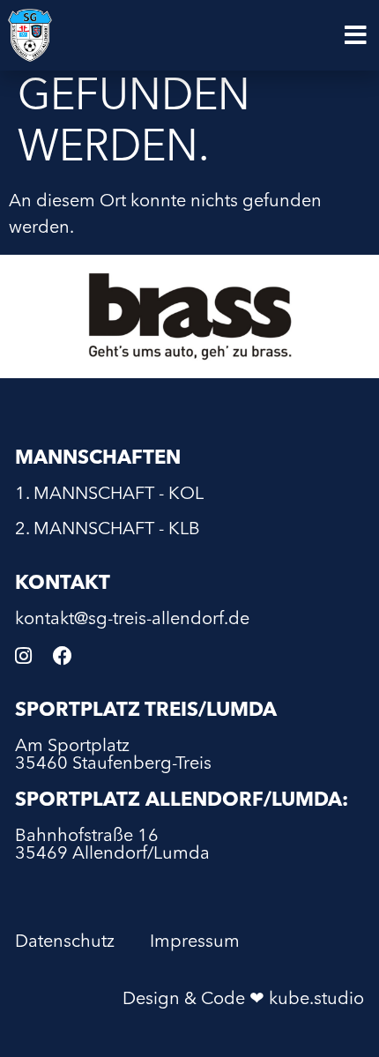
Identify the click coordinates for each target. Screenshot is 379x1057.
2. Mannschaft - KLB (107, 530)
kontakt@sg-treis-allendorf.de (132, 620)
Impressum (195, 942)
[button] (355, 35)
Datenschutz (65, 942)
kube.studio (316, 1000)
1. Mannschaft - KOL (109, 494)
